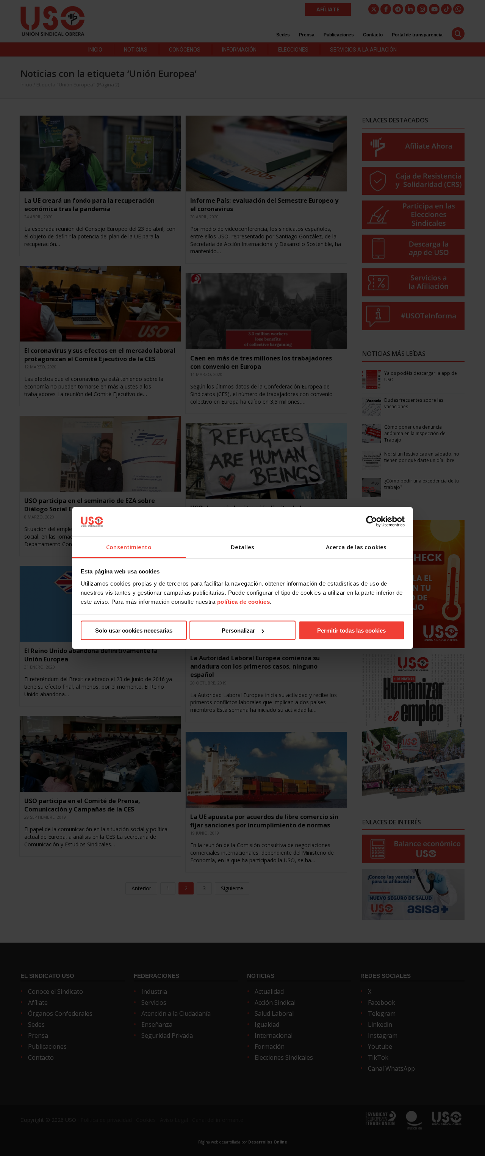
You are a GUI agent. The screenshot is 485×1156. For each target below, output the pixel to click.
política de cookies (243, 601)
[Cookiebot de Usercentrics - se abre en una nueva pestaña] (371, 521)
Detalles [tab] (242, 546)
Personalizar (238, 630)
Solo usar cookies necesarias (133, 630)
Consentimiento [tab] (128, 546)
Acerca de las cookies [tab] (356, 546)
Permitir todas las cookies (351, 630)
